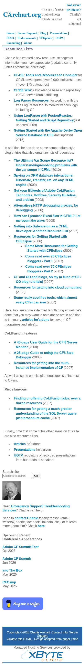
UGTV (18, 455)
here (41, 526)
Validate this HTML (19, 639)
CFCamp (9, 582)
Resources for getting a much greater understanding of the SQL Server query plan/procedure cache (45, 413)
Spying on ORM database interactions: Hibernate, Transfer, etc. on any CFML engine (44, 180)
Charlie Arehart (40, 632)
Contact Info (59, 632)
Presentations (24, 449)
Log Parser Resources (31, 100)
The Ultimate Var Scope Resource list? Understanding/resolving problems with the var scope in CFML (45, 165)
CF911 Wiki (22, 90)
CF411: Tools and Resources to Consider (45, 75)
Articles (20, 444)
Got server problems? (73, 7)
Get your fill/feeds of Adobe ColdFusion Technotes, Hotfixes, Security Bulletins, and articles (45, 195)
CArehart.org (22, 14)
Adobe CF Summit (16, 558)
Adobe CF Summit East (20, 547)
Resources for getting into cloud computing (47, 287)
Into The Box (12, 570)
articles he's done (35, 319)
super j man (70, 639)
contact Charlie (26, 518)
